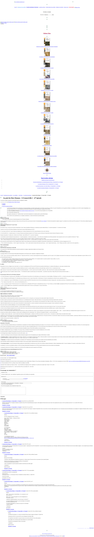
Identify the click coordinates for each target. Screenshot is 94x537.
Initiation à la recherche (59, 7)
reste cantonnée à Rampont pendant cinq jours (27, 210)
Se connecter (26, 378)
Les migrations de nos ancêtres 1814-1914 (47, 123)
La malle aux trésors (42, 7)
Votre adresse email (6, 379)
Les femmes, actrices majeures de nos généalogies (47, 56)
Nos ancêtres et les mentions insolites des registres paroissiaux (47, 166)
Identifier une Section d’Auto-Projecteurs (48, 180)
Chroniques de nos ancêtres (8, 195)
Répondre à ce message (6, 405)
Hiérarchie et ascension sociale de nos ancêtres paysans (47, 101)
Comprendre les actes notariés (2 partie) (47, 112)
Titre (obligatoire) (4, 383)
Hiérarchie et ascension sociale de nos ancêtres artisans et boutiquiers (47, 46)
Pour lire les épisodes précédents (7, 206)
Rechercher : (42, 14)
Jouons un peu (66, 7)
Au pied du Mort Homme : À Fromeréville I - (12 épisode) (12, 444)
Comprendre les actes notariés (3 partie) (47, 90)
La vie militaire (15, 195)
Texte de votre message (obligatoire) (6, 384)
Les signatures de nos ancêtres (47, 145)
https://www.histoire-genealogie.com (47, 533)
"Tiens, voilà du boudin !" (10, 355)
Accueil (15, 7)
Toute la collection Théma (47, 173)
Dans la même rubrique (47, 178)
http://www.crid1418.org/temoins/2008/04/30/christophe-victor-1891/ (79, 361)
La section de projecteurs (27, 195)
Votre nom (4, 378)
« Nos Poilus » (20, 195)
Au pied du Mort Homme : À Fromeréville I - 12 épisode (13, 413)
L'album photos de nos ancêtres (50, 7)
